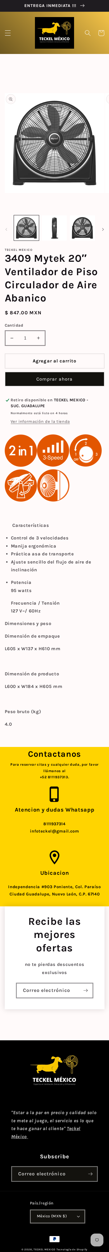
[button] (7, 33)
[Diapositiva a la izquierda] (6, 229)
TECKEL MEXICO (44, 1249)
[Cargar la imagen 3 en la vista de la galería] (82, 227)
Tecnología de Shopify (71, 1249)
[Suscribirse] (85, 990)
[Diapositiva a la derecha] (103, 229)
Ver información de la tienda (40, 421)
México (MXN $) (52, 1216)
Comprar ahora (54, 379)
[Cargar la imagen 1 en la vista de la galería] (26, 227)
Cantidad (14, 325)
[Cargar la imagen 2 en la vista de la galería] (54, 227)
